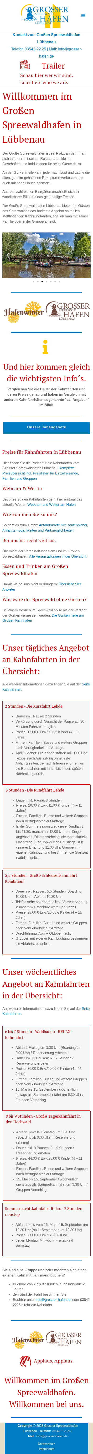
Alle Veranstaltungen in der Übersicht (57, 556)
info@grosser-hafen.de (53, 1300)
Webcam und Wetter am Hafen (51, 504)
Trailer (53, 65)
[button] (8, 255)
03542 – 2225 (61, 1431)
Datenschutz (46, 1444)
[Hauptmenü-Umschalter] (83, 16)
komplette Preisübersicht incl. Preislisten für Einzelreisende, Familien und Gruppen (40, 473)
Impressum (46, 1449)
